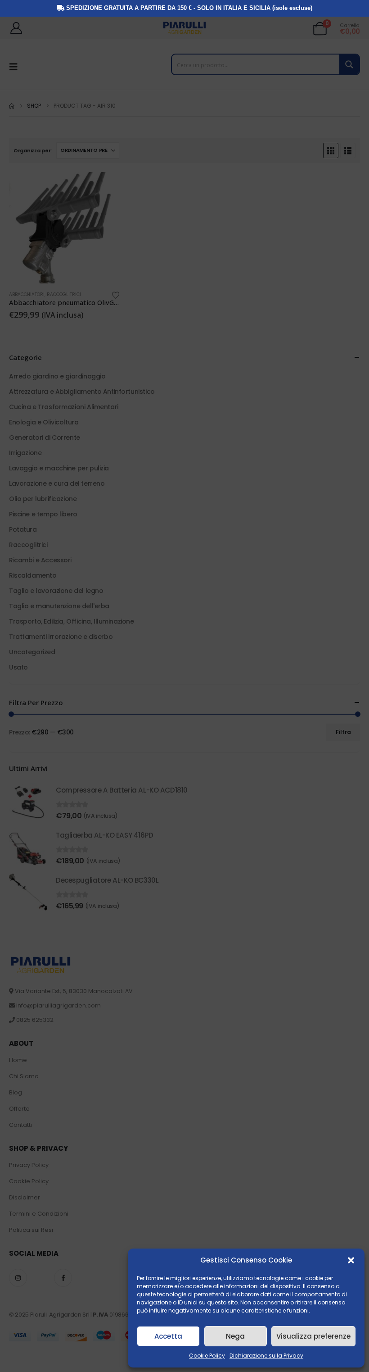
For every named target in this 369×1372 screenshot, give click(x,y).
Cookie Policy (207, 1355)
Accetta (168, 1336)
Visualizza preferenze (313, 1336)
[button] (351, 1260)
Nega (235, 1336)
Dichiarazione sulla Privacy (266, 1355)
